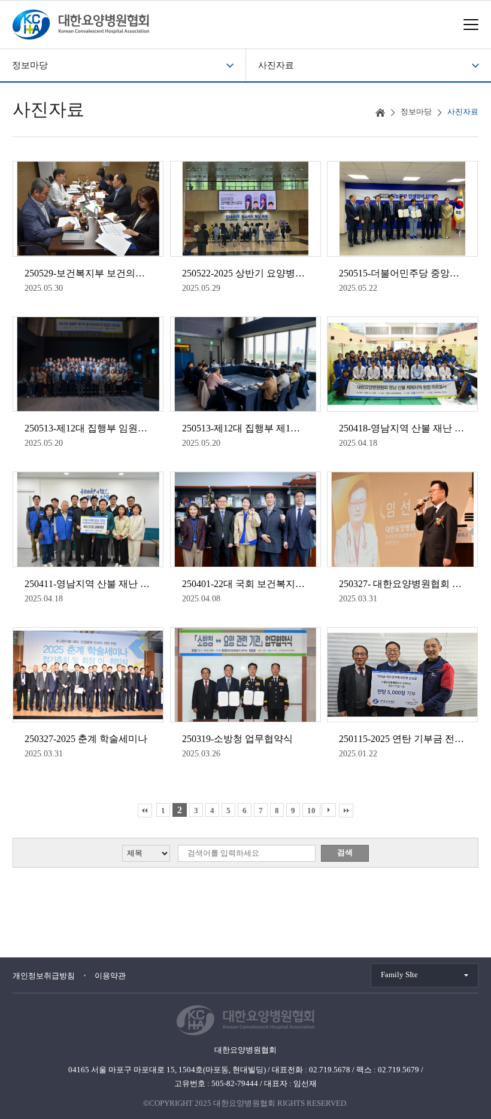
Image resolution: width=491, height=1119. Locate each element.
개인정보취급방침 (44, 975)
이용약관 (110, 975)
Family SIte (399, 974)
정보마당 (30, 65)
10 (311, 810)
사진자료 (276, 65)
